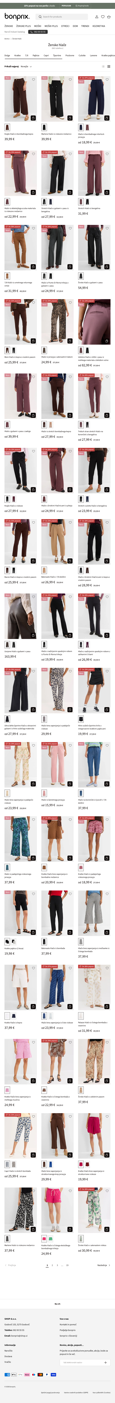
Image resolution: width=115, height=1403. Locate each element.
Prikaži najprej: (11, 66)
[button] (109, 17)
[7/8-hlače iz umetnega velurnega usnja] (20, 247)
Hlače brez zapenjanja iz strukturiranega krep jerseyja (53, 1173)
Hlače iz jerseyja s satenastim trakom (57, 356)
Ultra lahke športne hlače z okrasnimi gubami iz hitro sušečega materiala (20, 727)
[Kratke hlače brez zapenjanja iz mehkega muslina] (20, 1061)
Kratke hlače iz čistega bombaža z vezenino (55, 1098)
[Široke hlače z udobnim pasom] (94, 1061)
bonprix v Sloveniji (68, 1335)
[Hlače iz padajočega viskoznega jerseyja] (20, 839)
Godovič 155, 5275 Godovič (17, 1324)
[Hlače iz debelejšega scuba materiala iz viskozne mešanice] (20, 173)
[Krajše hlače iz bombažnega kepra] (20, 99)
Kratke (17, 55)
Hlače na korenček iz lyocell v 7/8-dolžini (92, 801)
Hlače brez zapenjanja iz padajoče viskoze (55, 727)
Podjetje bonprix (67, 1330)
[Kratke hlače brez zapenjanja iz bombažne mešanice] (57, 839)
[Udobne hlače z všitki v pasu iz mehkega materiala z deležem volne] (94, 322)
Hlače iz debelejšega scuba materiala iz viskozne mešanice (20, 210)
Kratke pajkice (108, 55)
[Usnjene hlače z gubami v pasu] (20, 616)
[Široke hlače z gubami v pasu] (94, 247)
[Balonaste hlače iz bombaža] (57, 913)
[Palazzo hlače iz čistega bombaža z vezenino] (94, 987)
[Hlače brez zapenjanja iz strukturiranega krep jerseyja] (57, 1136)
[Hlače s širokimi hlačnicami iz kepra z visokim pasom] (94, 542)
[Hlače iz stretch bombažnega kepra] (57, 396)
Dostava (8, 1356)
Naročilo (8, 1350)
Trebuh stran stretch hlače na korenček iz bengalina (90, 433)
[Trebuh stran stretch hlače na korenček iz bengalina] (94, 396)
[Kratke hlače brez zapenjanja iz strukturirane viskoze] (94, 1136)
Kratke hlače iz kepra (13, 1022)
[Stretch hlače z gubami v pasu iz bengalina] (57, 173)
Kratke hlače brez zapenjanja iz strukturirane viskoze (91, 1173)
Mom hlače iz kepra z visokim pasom (19, 357)
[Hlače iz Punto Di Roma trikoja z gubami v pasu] (57, 247)
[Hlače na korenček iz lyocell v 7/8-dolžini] (94, 765)
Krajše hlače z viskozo (13, 505)
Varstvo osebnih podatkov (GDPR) (76, 1392)
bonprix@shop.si (15, 1335)
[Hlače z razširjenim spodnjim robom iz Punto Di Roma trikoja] (57, 616)
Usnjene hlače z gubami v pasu (17, 651)
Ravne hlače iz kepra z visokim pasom (20, 577)
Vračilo (7, 1362)
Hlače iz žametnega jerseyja (53, 799)
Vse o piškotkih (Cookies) (102, 1392)
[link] (24, 1265)
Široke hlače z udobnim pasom (91, 1096)
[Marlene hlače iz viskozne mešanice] (57, 99)
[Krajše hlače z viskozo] (20, 470)
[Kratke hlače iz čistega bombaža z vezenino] (57, 1061)
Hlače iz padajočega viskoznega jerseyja (17, 876)
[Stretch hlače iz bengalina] (94, 173)
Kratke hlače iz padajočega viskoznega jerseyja (89, 876)
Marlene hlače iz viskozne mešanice (56, 134)
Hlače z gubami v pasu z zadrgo (17, 431)
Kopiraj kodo (83, 5)
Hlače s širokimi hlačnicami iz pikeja (56, 505)
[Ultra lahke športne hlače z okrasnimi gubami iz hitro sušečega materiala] (20, 690)
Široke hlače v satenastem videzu (92, 1245)
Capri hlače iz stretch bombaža (17, 1171)
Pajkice (36, 55)
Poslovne (69, 55)
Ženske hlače (16, 39)
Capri (46, 55)
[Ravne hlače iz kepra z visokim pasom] (20, 542)
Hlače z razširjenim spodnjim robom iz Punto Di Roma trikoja (56, 653)
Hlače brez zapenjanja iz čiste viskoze (57, 1022)
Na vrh (57, 1304)
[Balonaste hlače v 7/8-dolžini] (57, 542)
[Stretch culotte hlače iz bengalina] (94, 470)
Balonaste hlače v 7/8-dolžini (53, 576)
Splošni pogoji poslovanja (50, 1392)
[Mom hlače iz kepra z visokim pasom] (20, 322)
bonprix (12, 1387)
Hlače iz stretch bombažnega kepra (56, 431)
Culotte (82, 55)
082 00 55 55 (14, 1330)
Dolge (7, 55)
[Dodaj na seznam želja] (33, 79)
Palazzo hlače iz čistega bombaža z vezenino (92, 1024)
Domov (7, 39)
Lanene (93, 55)
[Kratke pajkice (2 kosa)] (20, 913)
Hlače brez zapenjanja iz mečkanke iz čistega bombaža (93, 950)
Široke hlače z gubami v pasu (90, 282)
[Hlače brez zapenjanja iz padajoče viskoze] (57, 690)
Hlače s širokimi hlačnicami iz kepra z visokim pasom (94, 579)
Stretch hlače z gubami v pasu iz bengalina (55, 210)
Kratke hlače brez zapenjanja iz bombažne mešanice (54, 876)
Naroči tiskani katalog (14, 31)
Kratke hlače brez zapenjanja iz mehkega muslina (17, 1098)
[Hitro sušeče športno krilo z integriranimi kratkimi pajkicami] (94, 690)
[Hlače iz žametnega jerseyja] (57, 765)
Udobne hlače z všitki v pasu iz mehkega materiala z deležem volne (93, 359)
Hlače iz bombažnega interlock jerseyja (91, 136)
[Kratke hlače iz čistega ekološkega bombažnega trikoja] (57, 1210)
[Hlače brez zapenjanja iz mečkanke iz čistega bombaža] (94, 913)
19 (67, 1265)
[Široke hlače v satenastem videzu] (94, 1210)
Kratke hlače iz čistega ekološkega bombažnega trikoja (55, 1247)
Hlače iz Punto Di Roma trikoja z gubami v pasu (54, 284)
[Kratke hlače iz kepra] (20, 987)
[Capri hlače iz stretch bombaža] (20, 1136)
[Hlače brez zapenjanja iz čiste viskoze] (57, 987)
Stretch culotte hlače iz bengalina (92, 505)
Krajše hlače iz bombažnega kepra (18, 134)
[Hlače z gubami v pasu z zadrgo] (20, 396)
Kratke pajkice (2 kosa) (13, 948)
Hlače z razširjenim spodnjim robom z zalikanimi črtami (94, 653)
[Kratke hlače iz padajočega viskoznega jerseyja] (94, 839)
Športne (57, 55)
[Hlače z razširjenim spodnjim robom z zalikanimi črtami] (94, 616)
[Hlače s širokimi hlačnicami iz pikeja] (57, 470)
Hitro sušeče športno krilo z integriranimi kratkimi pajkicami (92, 727)
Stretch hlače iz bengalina (89, 208)
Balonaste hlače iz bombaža (53, 948)
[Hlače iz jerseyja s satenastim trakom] (57, 322)
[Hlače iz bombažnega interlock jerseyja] (94, 99)
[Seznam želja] (102, 17)
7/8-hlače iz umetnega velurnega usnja (18, 284)
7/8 (26, 55)
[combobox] (61, 17)
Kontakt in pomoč (68, 1324)
